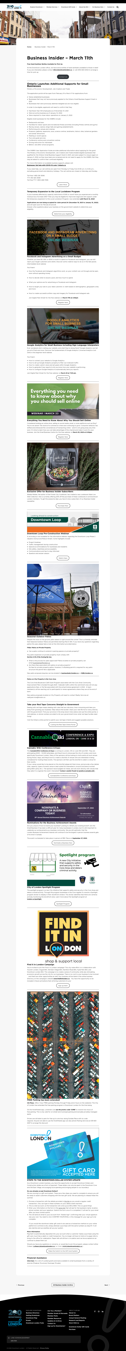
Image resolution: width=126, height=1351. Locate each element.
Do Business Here (97, 7)
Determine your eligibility (63, 214)
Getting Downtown (33, 1315)
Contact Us (110, 7)
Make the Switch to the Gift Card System (63, 1251)
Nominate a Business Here (63, 843)
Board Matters (74, 1315)
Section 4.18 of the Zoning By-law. (39, 657)
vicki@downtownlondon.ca (72, 1246)
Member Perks (52, 1316)
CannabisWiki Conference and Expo (63, 775)
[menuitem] (117, 1)
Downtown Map (31, 1318)
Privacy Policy (44, 1348)
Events (28, 1320)
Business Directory (32, 1313)
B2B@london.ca (87, 673)
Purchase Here (63, 506)
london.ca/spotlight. (34, 899)
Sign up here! (63, 985)
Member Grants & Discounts (57, 1313)
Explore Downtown (36, 7)
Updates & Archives (54, 1321)
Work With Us (74, 1323)
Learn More (63, 184)
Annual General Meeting (77, 1318)
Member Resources (54, 1318)
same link (62, 1208)
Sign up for (56, 1326)
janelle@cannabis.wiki (86, 771)
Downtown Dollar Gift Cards (79, 1327)
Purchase (72, 1329)
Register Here (63, 302)
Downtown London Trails (35, 1323)
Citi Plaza (30, 1103)
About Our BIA (83, 7)
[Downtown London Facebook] (95, 1311)
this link (67, 1201)
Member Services (52, 7)
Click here (30, 1261)
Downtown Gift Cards (68, 7)
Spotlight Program (63, 904)
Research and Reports (77, 1320)
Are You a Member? (54, 1311)
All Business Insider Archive (63, 1285)
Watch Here (63, 558)
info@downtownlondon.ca (62, 70)
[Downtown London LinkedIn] (102, 1311)
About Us (72, 1313)
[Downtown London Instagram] (98, 1311)
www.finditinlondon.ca (61, 978)
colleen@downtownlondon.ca (44, 1246)
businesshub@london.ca (41, 663)
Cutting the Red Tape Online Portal (63, 724)
